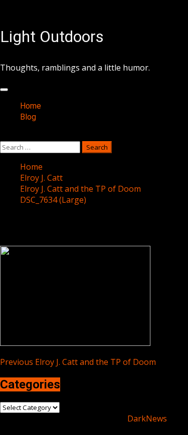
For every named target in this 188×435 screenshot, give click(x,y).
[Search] (3, 135)
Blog (28, 117)
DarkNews (147, 418)
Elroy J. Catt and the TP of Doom (78, 361)
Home (30, 106)
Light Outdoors (52, 36)
